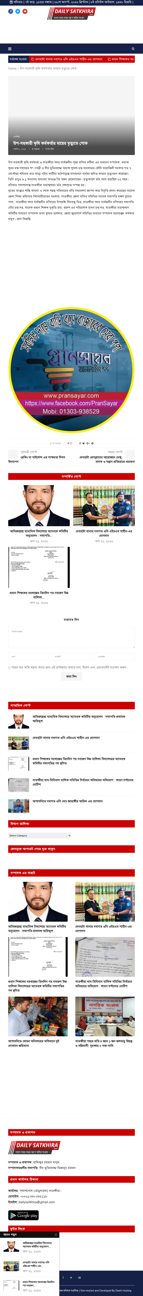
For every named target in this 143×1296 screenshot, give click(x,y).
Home (12, 68)
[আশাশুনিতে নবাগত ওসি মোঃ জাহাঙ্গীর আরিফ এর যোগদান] (18, 806)
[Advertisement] (71, 33)
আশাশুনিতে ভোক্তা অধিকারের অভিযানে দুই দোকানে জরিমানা (33, 1043)
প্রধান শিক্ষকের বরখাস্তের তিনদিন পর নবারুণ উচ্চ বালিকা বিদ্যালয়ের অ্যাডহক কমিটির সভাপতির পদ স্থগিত (79, 761)
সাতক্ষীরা (16, 136)
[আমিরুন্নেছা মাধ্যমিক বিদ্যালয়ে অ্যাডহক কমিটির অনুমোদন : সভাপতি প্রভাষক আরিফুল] (39, 505)
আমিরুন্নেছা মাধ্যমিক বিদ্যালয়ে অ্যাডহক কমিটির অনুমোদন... (37, 1244)
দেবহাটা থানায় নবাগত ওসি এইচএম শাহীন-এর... (36, 1264)
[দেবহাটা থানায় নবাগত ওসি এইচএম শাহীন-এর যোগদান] (104, 505)
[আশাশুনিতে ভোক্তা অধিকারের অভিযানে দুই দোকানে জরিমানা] (38, 1016)
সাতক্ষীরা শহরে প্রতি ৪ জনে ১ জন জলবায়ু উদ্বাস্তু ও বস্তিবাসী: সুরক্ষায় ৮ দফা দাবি (103, 1043)
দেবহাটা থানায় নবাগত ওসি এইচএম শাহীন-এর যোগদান (38, 59)
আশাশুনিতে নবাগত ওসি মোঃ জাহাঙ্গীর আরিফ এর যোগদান (68, 801)
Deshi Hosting (123, 1290)
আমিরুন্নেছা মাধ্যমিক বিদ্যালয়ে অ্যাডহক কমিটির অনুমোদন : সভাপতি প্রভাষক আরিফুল (79, 719)
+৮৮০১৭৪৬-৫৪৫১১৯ (33, 1196)
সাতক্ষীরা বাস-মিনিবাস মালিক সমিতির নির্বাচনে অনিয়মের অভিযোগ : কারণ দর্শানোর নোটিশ (83, 782)
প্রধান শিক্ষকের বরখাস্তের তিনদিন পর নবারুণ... (38, 1283)
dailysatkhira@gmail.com (36, 1202)
